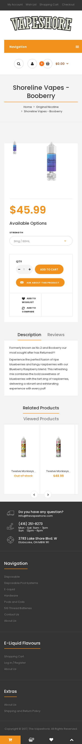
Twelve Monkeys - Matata (63, 471)
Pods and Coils (14, 602)
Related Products (41, 408)
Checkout (68, 4)
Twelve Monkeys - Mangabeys (32, 471)
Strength (16, 232)
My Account (15, 4)
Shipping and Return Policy (22, 711)
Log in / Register (15, 663)
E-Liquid (9, 589)
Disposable (12, 577)
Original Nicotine (47, 107)
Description (29, 335)
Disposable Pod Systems (21, 583)
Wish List (31, 4)
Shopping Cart (49, 4)
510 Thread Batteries (18, 608)
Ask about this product (42, 282)
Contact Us (11, 614)
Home (28, 107)
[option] (51, 161)
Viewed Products (41, 419)
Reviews (56, 335)
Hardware (11, 596)
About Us (10, 621)
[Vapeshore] (41, 31)
